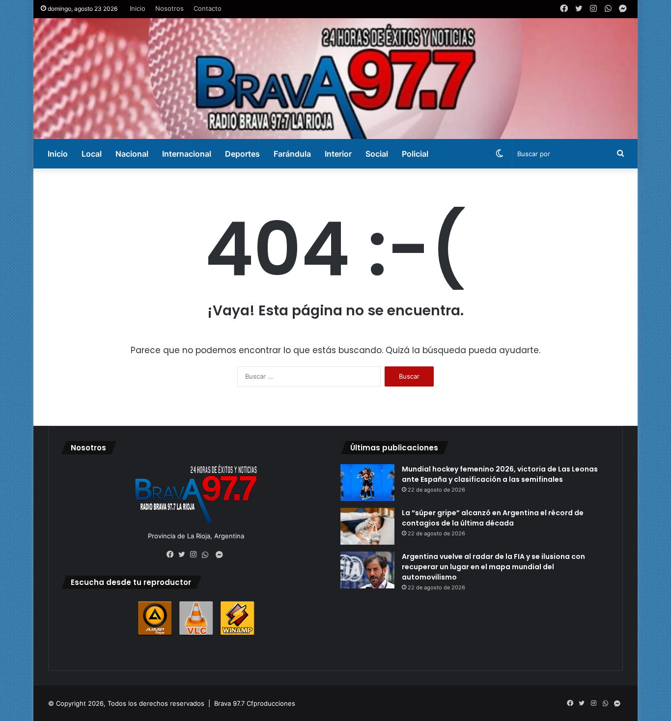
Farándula (292, 154)
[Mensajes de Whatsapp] (208, 555)
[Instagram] (196, 554)
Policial (415, 154)
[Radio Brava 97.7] (335, 78)
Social (376, 154)
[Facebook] (172, 554)
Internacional (186, 154)
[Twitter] (184, 554)
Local (92, 154)
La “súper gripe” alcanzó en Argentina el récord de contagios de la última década (493, 518)
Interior (338, 154)
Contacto (208, 8)
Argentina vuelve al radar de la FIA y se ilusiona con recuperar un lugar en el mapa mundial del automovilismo (493, 567)
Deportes (242, 154)
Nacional (131, 154)
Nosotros (169, 8)
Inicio (137, 8)
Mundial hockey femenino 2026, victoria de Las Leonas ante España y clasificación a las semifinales (500, 474)
